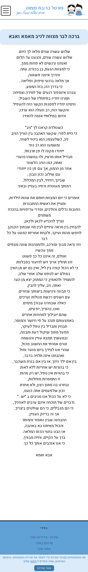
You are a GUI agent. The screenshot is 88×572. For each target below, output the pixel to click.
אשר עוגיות (44, 568)
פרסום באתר (44, 543)
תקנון (33, 561)
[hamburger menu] (6, 11)
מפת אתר (44, 549)
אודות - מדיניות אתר (44, 537)
